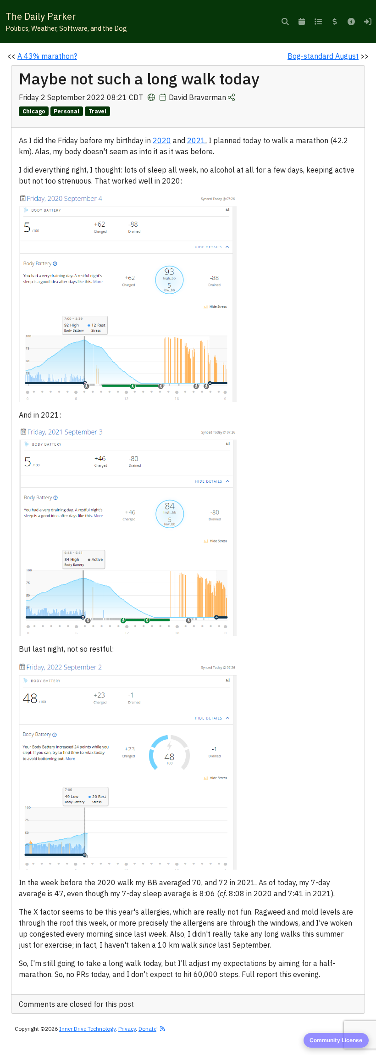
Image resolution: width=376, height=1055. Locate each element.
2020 (162, 140)
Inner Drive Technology (87, 1028)
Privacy (127, 1028)
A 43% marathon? (47, 56)
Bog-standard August (323, 56)
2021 (196, 140)
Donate (147, 1028)
